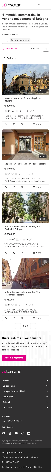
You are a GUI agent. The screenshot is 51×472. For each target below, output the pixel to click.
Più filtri (36, 48)
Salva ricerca (12, 48)
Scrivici (10, 427)
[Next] (46, 79)
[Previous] (5, 79)
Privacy (29, 467)
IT (39, 4)
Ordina (10, 58)
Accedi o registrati (14, 357)
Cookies (38, 467)
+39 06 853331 (14, 420)
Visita (38, 124)
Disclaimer (7, 467)
